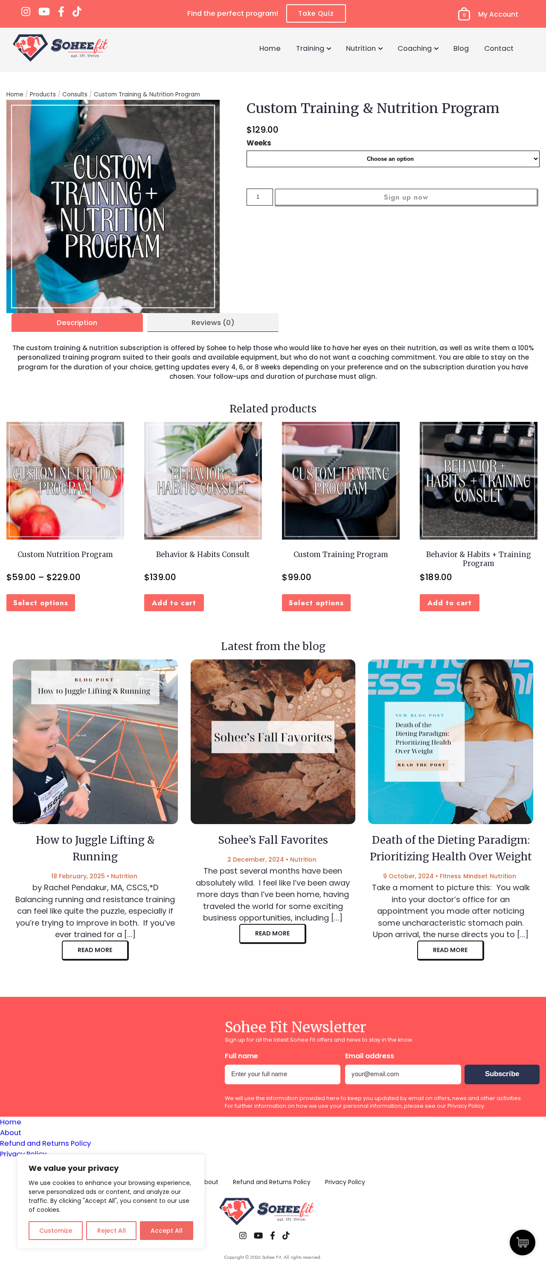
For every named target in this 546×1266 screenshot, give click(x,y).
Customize (55, 1230)
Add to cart (174, 603)
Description (77, 322)
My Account (498, 14)
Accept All (167, 1230)
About (10, 1132)
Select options (40, 603)
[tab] (77, 322)
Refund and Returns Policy (45, 1143)
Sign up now (406, 197)
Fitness (450, 876)
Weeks (259, 143)
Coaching (415, 48)
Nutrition (361, 48)
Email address (369, 1056)
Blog (461, 48)
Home (270, 48)
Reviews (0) (213, 322)
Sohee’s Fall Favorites (273, 840)
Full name (241, 1056)
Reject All (111, 1230)
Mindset (475, 876)
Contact (499, 48)
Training (310, 48)
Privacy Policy (465, 1105)
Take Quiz (316, 13)
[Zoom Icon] (113, 206)
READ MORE (95, 950)
